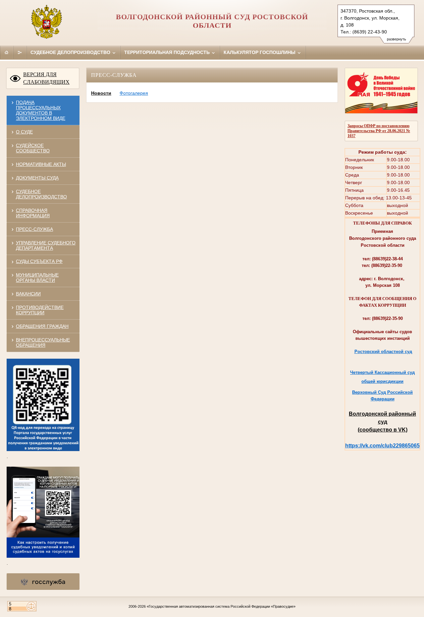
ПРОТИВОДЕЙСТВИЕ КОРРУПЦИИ (40, 310)
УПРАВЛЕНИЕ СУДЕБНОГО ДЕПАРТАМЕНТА (46, 245)
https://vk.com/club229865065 (382, 445)
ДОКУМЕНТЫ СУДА (37, 177)
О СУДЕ (24, 131)
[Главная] (6, 52)
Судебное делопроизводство (71, 52)
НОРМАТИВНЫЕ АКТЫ (41, 164)
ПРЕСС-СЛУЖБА (34, 229)
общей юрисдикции (382, 381)
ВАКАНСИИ (28, 293)
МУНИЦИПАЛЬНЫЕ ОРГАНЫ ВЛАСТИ (37, 277)
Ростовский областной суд (383, 351)
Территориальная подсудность (167, 52)
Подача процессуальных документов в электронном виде (40, 110)
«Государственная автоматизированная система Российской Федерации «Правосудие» (221, 606)
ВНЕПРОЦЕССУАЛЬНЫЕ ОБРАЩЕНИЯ (43, 342)
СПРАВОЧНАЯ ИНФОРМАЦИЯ (33, 213)
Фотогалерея (134, 93)
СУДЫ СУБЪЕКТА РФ (39, 261)
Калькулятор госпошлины (260, 52)
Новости (101, 93)
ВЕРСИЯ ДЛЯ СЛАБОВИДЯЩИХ (46, 78)
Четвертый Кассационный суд (382, 372)
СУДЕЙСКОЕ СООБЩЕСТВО (33, 148)
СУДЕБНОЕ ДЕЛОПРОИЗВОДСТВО (41, 194)
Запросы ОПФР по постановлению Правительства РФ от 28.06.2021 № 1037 (378, 131)
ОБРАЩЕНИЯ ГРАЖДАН (42, 326)
